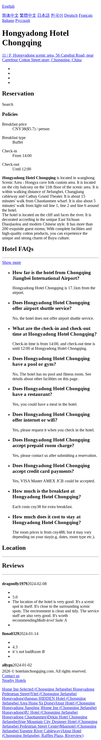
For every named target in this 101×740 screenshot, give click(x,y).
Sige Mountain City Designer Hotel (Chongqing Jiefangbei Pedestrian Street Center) (49, 723)
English (8, 6)
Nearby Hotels (14, 680)
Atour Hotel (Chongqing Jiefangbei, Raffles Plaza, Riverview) (42, 733)
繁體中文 (28, 15)
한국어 (57, 15)
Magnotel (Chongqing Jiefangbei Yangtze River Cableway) (49, 728)
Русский (22, 20)
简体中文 (10, 15)
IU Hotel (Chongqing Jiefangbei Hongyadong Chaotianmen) (40, 714)
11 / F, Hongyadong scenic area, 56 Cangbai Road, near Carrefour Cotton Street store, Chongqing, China (47, 57)
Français (85, 15)
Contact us (10, 676)
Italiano (8, 20)
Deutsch (71, 15)
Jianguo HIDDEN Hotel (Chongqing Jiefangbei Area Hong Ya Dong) (44, 700)
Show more (11, 262)
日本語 (43, 15)
